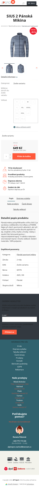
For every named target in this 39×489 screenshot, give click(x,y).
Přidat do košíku (24, 156)
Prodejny (19, 358)
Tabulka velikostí (19, 352)
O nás (19, 346)
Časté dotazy (20, 355)
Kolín (19, 406)
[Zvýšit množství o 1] (10, 154)
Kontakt (19, 361)
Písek (20, 392)
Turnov (19, 397)
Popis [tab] (11, 198)
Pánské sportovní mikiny (26, 254)
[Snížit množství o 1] (10, 157)
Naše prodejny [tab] (13, 204)
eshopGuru (30, 484)
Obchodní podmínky (19, 364)
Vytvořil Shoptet (13, 484)
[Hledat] (23, 3)
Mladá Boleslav (19, 383)
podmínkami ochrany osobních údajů (17, 325)
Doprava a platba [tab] (23, 198)
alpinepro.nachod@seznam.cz (19, 447)
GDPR (19, 367)
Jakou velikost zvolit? (23, 127)
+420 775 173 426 (19, 442)
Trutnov (19, 401)
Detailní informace (8, 77)
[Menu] (31, 3)
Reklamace (19, 370)
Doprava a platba (19, 349)
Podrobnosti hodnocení (30, 26)
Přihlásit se (9, 332)
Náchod (19, 387)
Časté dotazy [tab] (27, 204)
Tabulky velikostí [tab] (19, 209)
